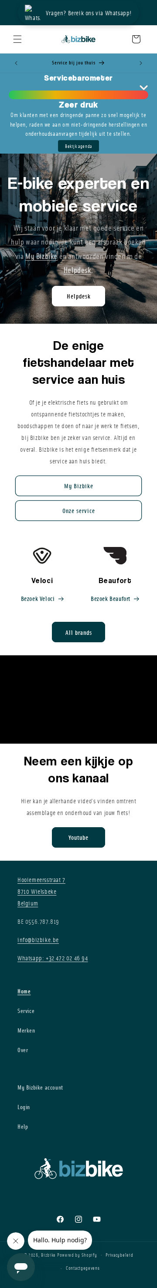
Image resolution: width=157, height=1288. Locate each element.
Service (25, 1010)
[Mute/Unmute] (144, 728)
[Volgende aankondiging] (140, 63)
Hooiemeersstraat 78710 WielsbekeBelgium (41, 891)
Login (23, 1106)
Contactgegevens (83, 1268)
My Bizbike (78, 486)
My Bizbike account (40, 1087)
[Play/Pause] (132, 728)
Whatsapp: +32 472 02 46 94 (52, 958)
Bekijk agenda (78, 146)
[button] (17, 39)
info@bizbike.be (38, 939)
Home (24, 991)
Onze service (78, 510)
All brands (78, 632)
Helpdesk (79, 296)
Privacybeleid (119, 1255)
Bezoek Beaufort (110, 598)
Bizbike (48, 1254)
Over (22, 1049)
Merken (26, 1030)
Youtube (78, 837)
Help (22, 1126)
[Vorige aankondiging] (16, 63)
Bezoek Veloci (38, 598)
